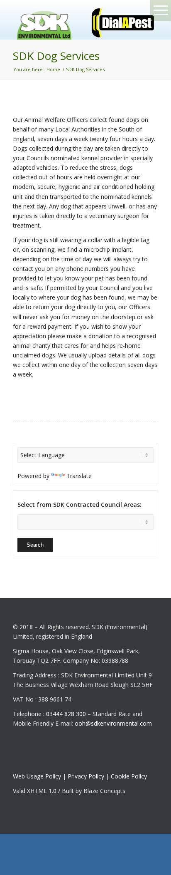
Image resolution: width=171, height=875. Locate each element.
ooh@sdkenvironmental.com (113, 723)
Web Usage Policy (37, 776)
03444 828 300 (66, 714)
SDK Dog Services (56, 55)
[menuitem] (138, 22)
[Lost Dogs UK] (44, 23)
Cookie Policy (129, 776)
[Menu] (138, 22)
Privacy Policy (86, 776)
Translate (79, 476)
